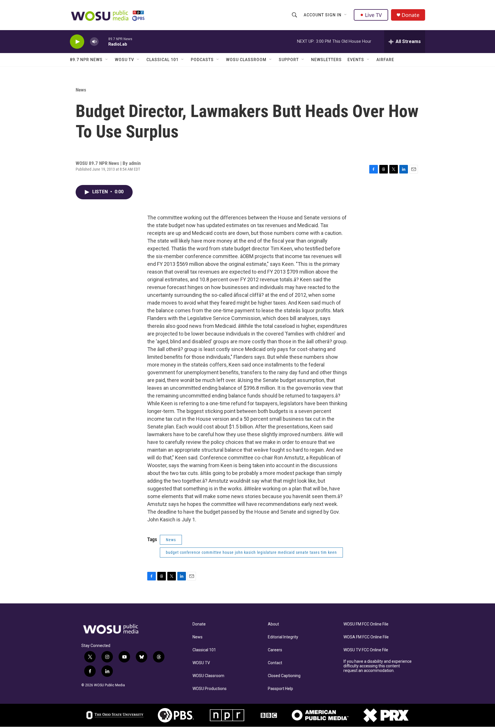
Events (355, 59)
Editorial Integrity (283, 637)
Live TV (373, 14)
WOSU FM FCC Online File (365, 624)
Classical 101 (162, 59)
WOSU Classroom (246, 59)
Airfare (385, 59)
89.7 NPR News (86, 59)
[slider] (103, 41)
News (81, 90)
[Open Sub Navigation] (345, 15)
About (273, 624)
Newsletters (326, 59)
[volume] (94, 41)
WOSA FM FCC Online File (366, 637)
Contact (275, 663)
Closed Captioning (284, 676)
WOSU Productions (209, 689)
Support (289, 59)
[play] (77, 41)
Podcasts (202, 59)
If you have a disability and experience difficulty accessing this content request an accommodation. (377, 666)
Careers (275, 650)
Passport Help (280, 689)
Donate (410, 15)
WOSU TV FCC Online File (365, 650)
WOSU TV (124, 59)
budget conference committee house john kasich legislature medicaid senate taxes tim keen (251, 552)
